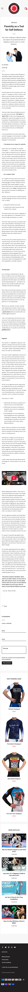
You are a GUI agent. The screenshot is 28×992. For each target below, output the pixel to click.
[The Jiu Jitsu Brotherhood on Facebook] (2, 947)
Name (3, 626)
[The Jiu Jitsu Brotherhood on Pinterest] (9, 947)
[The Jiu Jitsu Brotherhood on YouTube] (15, 947)
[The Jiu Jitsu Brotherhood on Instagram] (12, 947)
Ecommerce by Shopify (10, 972)
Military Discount (6, 956)
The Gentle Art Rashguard (14, 744)
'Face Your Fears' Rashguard (14, 813)
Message (4, 642)
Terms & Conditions (6, 962)
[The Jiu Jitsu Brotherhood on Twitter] (5, 947)
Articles (14, 22)
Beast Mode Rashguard (14, 779)
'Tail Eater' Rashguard (14, 709)
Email (3, 634)
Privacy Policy (5, 959)
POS (3, 972)
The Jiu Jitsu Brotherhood (11, 967)
